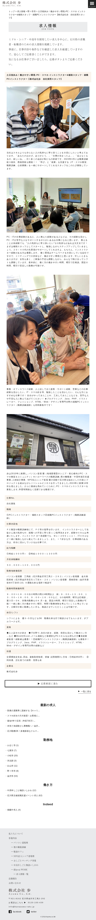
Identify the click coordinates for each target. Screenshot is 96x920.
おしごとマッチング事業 (25, 861)
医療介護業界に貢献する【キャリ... (23, 711)
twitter (34, 912)
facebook (17, 912)
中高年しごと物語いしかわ (19, 790)
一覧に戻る (86, 691)
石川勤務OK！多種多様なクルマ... (22, 731)
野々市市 (11, 771)
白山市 (10, 766)
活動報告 (13, 879)
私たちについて (16, 834)
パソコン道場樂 (21, 843)
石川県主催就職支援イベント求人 (22, 795)
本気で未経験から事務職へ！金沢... (23, 726)
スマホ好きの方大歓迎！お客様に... (23, 716)
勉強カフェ (19, 852)
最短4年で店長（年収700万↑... (21, 721)
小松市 (10, 756)
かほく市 (11, 745)
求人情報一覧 (22, 874)
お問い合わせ (15, 883)
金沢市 (10, 776)
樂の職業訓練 (20, 847)
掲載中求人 (12, 810)
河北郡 (10, 761)
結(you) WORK (20, 870)
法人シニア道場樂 (24, 856)
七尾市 (10, 750)
